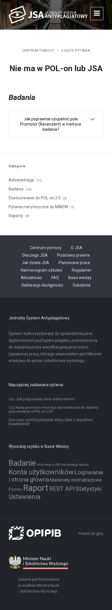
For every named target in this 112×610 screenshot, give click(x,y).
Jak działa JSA (35, 262)
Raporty (16, 215)
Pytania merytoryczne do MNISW (38, 206)
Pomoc (15, 489)
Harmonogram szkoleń (41, 270)
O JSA (76, 247)
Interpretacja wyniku (75, 465)
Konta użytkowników (41, 472)
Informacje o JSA (48, 465)
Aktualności (31, 277)
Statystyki (89, 488)
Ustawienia (24, 496)
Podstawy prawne (73, 255)
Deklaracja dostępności (42, 285)
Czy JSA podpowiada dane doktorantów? (42, 399)
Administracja (21, 180)
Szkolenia (81, 285)
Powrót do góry (91, 534)
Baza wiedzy (80, 277)
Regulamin (81, 270)
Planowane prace (74, 262)
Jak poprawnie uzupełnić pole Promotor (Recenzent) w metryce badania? (50, 124)
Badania (16, 189)
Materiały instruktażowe (76, 480)
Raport (35, 488)
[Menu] (96, 13)
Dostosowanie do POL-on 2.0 (35, 198)
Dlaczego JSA (35, 255)
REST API (62, 488)
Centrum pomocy (38, 50)
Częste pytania (75, 50)
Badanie (22, 463)
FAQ (55, 277)
